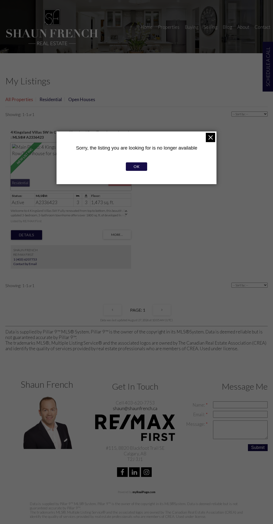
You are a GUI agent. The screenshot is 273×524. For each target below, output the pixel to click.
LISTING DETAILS (26, 235)
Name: (199, 405)
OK (136, 166)
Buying (191, 27)
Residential (50, 99)
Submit (257, 447)
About (243, 27)
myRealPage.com (144, 492)
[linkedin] (135, 473)
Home (146, 27)
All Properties (19, 99)
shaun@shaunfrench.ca (135, 408)
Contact (262, 27)
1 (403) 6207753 (25, 259)
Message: (196, 424)
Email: (199, 414)
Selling (210, 27)
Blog (227, 27)
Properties (168, 27)
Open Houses (81, 99)
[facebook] (123, 473)
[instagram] (147, 473)
